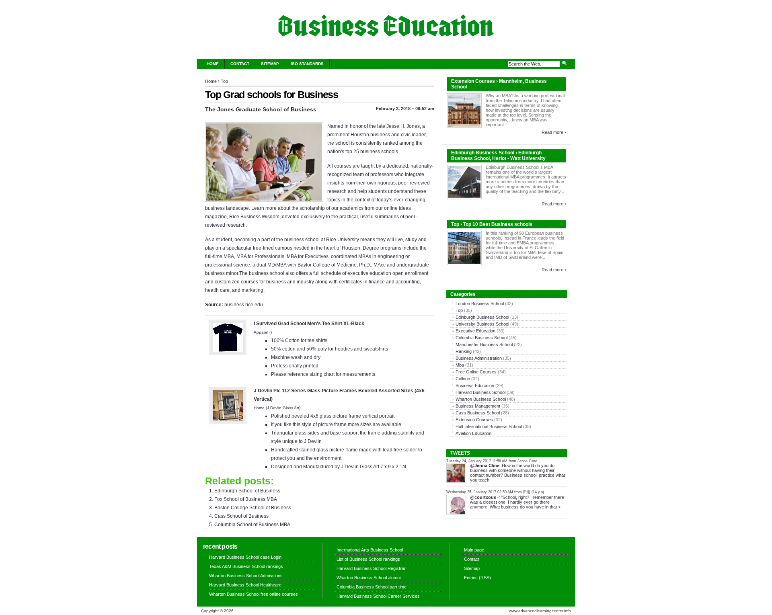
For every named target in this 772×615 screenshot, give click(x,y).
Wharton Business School (481, 399)
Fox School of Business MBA (245, 499)
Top (224, 81)
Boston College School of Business (252, 507)
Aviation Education (473, 433)
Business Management (478, 406)
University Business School (482, 324)
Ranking (464, 351)
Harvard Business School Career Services (378, 596)
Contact (239, 64)
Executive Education (475, 330)
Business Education (475, 385)
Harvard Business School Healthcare (245, 584)
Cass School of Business (241, 516)
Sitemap (270, 64)
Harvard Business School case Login (245, 557)
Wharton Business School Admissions (246, 575)
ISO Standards (307, 64)
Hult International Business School (489, 426)
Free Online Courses (476, 371)
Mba (460, 365)
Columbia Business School (481, 337)
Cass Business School (478, 412)
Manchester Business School (484, 344)
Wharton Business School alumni (368, 577)
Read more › (554, 132)
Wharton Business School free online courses (253, 594)
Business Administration (479, 358)
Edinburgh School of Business (247, 491)
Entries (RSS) (477, 577)
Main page (474, 549)
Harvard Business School (480, 392)
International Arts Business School (370, 549)
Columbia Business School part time (372, 586)
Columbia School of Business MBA (252, 524)
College (463, 378)
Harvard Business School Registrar (371, 568)
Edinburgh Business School (482, 317)
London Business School (480, 303)
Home (213, 64)
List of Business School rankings (368, 559)
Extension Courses (474, 419)
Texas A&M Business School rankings (246, 566)
